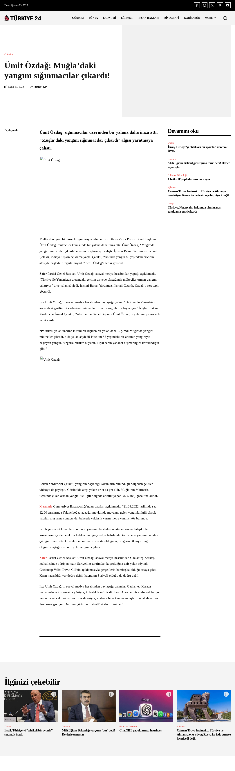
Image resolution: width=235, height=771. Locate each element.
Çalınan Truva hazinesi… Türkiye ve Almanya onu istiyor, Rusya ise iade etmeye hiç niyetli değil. (198, 193)
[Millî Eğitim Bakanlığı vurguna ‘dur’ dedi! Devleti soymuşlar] (89, 706)
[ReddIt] (8, 173)
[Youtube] (228, 5)
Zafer (43, 558)
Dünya (171, 142)
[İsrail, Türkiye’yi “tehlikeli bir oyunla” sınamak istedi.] (31, 706)
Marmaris (45, 506)
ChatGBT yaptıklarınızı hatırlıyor (189, 179)
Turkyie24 (40, 86)
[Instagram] (204, 5)
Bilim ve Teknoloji (177, 175)
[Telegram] (8, 182)
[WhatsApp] (8, 165)
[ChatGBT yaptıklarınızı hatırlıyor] (146, 706)
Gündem (9, 54)
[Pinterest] (220, 5)
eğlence (172, 187)
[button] (225, 18)
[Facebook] (197, 5)
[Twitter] (212, 5)
